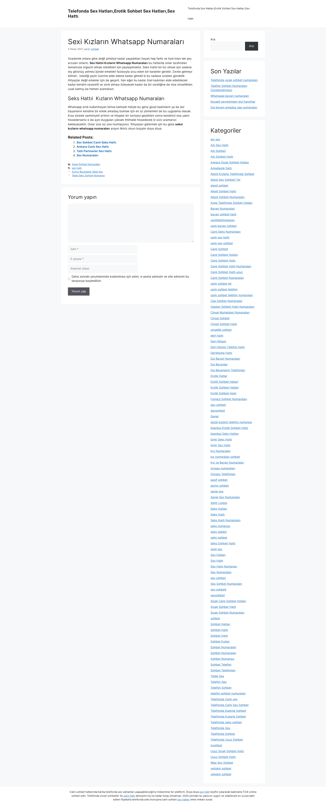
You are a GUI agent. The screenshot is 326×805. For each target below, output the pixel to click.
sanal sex (217, 491)
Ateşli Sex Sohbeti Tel (225, 179)
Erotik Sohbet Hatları (225, 387)
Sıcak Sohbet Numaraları (227, 612)
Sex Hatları (218, 555)
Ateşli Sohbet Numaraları (86, 164)
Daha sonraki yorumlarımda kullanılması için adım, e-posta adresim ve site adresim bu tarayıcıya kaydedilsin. (130, 279)
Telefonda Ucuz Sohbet (227, 739)
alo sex (215, 139)
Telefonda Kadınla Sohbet (228, 710)
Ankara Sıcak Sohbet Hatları (230, 162)
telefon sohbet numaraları (228, 693)
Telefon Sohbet (221, 687)
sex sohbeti (218, 589)
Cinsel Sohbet (220, 318)
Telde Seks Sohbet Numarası (88, 175)
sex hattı (77, 168)
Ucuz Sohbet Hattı (223, 757)
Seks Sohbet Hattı (223, 543)
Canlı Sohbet (219, 249)
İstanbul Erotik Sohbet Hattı (229, 428)
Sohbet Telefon (221, 664)
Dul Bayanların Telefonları (228, 370)
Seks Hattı (218, 514)
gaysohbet (218, 410)
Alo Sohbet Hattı (222, 156)
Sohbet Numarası (222, 659)
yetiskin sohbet (221, 768)
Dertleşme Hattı (221, 353)
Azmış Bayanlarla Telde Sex (87, 171)
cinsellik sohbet (221, 330)
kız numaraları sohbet (225, 457)
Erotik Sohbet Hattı (223, 393)
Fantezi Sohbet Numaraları (229, 399)
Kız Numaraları (221, 451)
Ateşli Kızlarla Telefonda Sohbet (232, 174)
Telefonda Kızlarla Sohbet (228, 716)
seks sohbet (219, 537)
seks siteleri (219, 532)
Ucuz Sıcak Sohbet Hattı (227, 751)
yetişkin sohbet (221, 774)
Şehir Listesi (219, 503)
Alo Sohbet (218, 151)
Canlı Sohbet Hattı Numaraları (231, 266)
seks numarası (220, 526)
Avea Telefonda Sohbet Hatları (231, 203)
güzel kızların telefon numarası (231, 422)
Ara (213, 39)
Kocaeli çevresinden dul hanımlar (233, 101)
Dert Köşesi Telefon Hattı (228, 347)
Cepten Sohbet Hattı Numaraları (232, 306)
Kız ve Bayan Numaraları (227, 462)
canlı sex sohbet (222, 243)
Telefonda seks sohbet (226, 722)
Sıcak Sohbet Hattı (223, 607)
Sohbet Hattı (219, 635)
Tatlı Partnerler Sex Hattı (94, 151)
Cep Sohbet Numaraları (226, 301)
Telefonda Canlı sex (224, 699)
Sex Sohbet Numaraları (226, 584)
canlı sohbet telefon (224, 289)
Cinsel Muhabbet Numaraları (230, 312)
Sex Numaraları (87, 155)
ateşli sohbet (219, 185)
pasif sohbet (219, 480)
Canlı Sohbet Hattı (223, 260)
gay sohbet (218, 405)
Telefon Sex (219, 682)
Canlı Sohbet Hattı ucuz (227, 272)
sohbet (215, 618)
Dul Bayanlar (219, 364)
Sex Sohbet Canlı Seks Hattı (96, 142)
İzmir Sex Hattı (220, 445)
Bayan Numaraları (223, 208)
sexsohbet (218, 595)
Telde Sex (217, 676)
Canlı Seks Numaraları (226, 231)
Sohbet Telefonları (223, 670)
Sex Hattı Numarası (224, 566)
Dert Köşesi (218, 341)
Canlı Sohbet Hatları (224, 255)
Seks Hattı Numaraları (225, 520)
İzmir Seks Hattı (221, 439)
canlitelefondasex (223, 220)
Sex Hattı (217, 560)
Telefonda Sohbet (223, 734)
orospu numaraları (223, 468)
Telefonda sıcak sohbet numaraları (234, 80)
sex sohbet (218, 578)
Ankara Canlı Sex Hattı (93, 146)
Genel (215, 416)
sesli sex (216, 549)
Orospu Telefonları (223, 474)
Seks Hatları (219, 508)
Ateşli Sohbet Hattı (223, 191)
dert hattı (217, 335)
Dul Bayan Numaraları (225, 358)
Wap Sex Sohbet (222, 762)
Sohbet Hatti (219, 630)
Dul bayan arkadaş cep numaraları (234, 107)
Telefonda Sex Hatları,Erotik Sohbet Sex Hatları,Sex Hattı (219, 13)
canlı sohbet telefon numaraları (232, 295)
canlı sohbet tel (221, 283)
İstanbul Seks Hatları (225, 433)
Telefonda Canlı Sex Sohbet (230, 705)
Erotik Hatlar (219, 376)
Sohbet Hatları (220, 624)
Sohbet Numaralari (223, 647)
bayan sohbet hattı (223, 214)
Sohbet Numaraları (223, 653)
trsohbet (216, 745)
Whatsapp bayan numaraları (230, 96)
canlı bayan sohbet (224, 226)
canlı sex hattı (220, 237)
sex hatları (183, 799)
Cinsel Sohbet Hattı (224, 324)
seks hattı (129, 795)
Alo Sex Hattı (219, 145)
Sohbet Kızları (220, 641)
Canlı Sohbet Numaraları (227, 278)
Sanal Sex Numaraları (225, 497)
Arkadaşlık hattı (221, 168)
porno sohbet (220, 485)
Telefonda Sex (220, 728)
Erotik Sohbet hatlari (224, 381)
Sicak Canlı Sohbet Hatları (228, 601)
